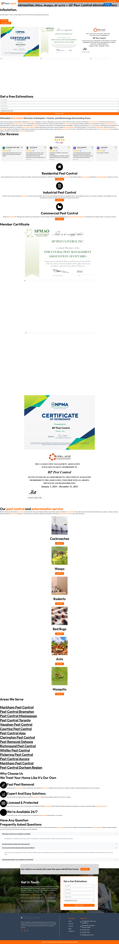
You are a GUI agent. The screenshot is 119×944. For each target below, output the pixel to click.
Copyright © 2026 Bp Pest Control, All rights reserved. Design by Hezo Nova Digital (59, 942)
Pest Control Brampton (17, 711)
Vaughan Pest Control (16, 724)
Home (41, 4)
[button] (1, 153)
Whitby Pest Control (15, 750)
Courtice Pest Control (16, 729)
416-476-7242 (38, 892)
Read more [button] (5, 159)
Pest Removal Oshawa (16, 742)
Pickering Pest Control (16, 754)
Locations (61, 4)
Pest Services (50, 4)
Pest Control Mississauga (18, 716)
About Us (71, 4)
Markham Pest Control (17, 707)
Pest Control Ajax (13, 733)
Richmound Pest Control (18, 746)
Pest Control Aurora (14, 759)
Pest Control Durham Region (21, 767)
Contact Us (80, 4)
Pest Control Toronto (15, 720)
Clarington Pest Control (17, 737)
